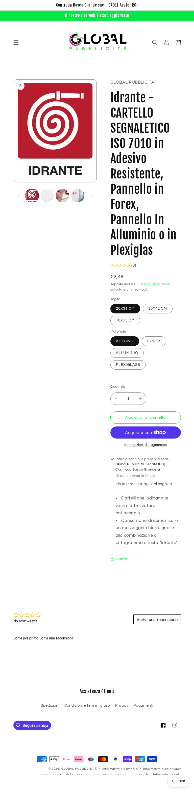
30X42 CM (157, 308)
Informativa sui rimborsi (120, 769)
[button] (16, 42)
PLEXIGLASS (128, 365)
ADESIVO (125, 341)
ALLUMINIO (127, 353)
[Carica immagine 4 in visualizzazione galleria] (77, 195)
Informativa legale (167, 774)
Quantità (117, 386)
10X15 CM (125, 320)
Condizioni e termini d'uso (87, 705)
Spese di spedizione (153, 284)
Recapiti (141, 774)
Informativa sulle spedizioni (109, 774)
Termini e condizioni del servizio (59, 774)
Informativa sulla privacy (162, 769)
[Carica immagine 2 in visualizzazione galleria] (47, 195)
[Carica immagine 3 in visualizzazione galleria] (62, 195)
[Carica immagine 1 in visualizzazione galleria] (32, 195)
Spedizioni (50, 705)
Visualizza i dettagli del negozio (143, 484)
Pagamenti (143, 705)
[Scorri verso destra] (91, 195)
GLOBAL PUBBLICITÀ (77, 768)
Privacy (121, 705)
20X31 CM (125, 308)
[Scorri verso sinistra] (19, 195)
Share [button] (121, 559)
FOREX (154, 341)
